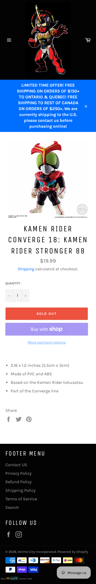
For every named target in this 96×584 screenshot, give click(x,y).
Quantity (12, 283)
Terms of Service (21, 498)
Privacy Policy (18, 473)
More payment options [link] (47, 342)
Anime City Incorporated (37, 552)
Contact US (16, 464)
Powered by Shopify (73, 552)
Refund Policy (18, 481)
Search (12, 507)
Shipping (26, 269)
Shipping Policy (20, 490)
